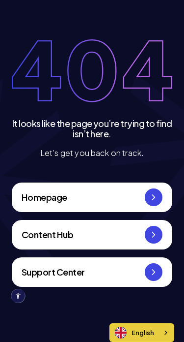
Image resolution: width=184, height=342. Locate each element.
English (142, 333)
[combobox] (141, 332)
